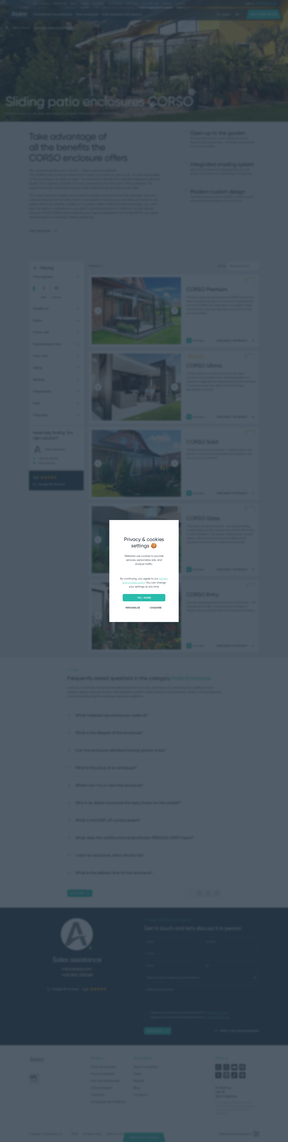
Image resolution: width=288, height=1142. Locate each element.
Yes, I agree (144, 597)
